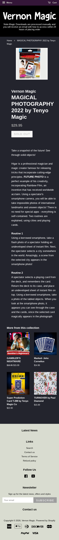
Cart (54, 2)
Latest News (30, 430)
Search (29, 448)
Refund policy (29, 460)
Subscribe (45, 500)
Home (9, 40)
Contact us (29, 452)
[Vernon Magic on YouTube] (33, 476)
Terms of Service (29, 456)
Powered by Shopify (45, 520)
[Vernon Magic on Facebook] (26, 476)
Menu (9, 2)
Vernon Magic (28, 520)
